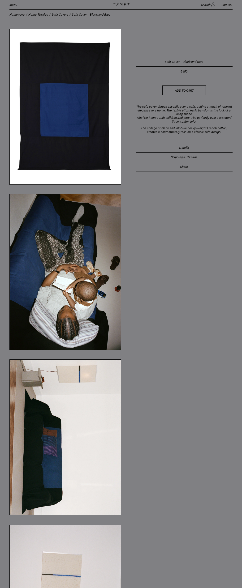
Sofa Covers (60, 14)
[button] (13, 4)
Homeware (17, 14)
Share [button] (184, 167)
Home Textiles (38, 14)
